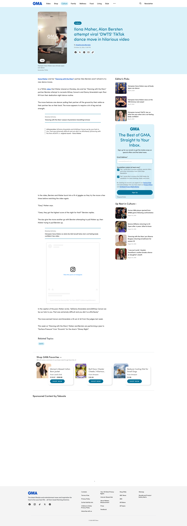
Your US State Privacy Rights (107, 492)
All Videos (123, 502)
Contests (84, 492)
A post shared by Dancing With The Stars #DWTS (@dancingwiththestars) (73, 300)
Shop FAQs (123, 492)
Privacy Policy (148, 185)
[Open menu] (114, 3)
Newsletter (148, 3)
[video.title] (52, 38)
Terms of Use (147, 183)
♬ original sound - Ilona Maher (70, 133)
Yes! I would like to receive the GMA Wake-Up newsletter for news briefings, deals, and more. (135, 177)
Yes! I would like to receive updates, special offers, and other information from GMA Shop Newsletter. (135, 171)
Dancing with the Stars (64, 79)
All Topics (122, 506)
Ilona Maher (43, 79)
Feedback (104, 509)
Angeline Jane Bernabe (83, 45)
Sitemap (141, 492)
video (49, 89)
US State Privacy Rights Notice (129, 187)
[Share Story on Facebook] (75, 52)
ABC (121, 499)
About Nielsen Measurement (104, 501)
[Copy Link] (92, 52)
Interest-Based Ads (107, 497)
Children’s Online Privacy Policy (86, 507)
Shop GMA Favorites (48, 357)
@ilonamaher (51, 129)
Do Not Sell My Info (87, 502)
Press (102, 506)
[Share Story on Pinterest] (84, 52)
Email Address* (122, 157)
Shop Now (57, 381)
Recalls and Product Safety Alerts (145, 496)
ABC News (123, 495)
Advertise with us (86, 511)
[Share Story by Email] (88, 52)
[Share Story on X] (79, 52)
